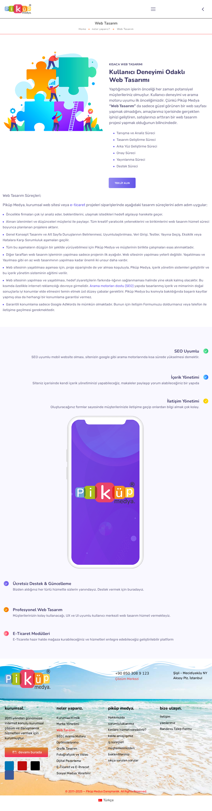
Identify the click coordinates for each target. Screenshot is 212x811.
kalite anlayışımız (120, 736)
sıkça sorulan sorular (123, 760)
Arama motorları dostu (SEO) (112, 286)
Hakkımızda (116, 717)
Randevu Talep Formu (176, 729)
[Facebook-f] (9, 774)
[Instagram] (22, 765)
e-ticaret (77, 205)
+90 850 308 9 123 (132, 673)
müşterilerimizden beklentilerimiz (121, 751)
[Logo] (18, 9)
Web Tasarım (66, 730)
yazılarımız (167, 723)
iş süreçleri (116, 742)
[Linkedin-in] (9, 765)
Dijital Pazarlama (69, 761)
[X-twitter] (35, 765)
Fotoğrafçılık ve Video (72, 754)
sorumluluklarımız (121, 723)
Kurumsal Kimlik (68, 718)
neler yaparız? (101, 29)
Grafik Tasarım (67, 748)
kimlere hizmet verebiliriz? (127, 730)
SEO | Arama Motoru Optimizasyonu (71, 739)
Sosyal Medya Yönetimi (73, 773)
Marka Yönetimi (68, 724)
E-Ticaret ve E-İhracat (73, 767)
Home (82, 29)
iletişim (165, 717)
